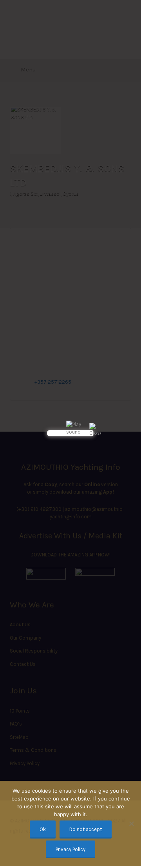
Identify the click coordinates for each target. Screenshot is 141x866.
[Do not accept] (131, 824)
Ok (43, 829)
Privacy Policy (70, 849)
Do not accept (85, 829)
